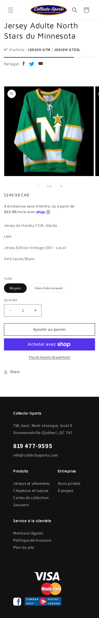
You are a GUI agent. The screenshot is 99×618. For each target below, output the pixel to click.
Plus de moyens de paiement (49, 357)
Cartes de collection (31, 497)
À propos (65, 490)
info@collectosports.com (35, 455)
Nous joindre (69, 483)
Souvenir (21, 504)
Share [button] (15, 371)
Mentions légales (28, 533)
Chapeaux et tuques (31, 490)
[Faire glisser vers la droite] (61, 186)
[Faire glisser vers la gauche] (38, 186)
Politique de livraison (32, 540)
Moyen (15, 288)
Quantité (10, 300)
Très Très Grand (51, 289)
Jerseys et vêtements (31, 483)
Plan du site (23, 547)
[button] (10, 10)
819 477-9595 (32, 445)
